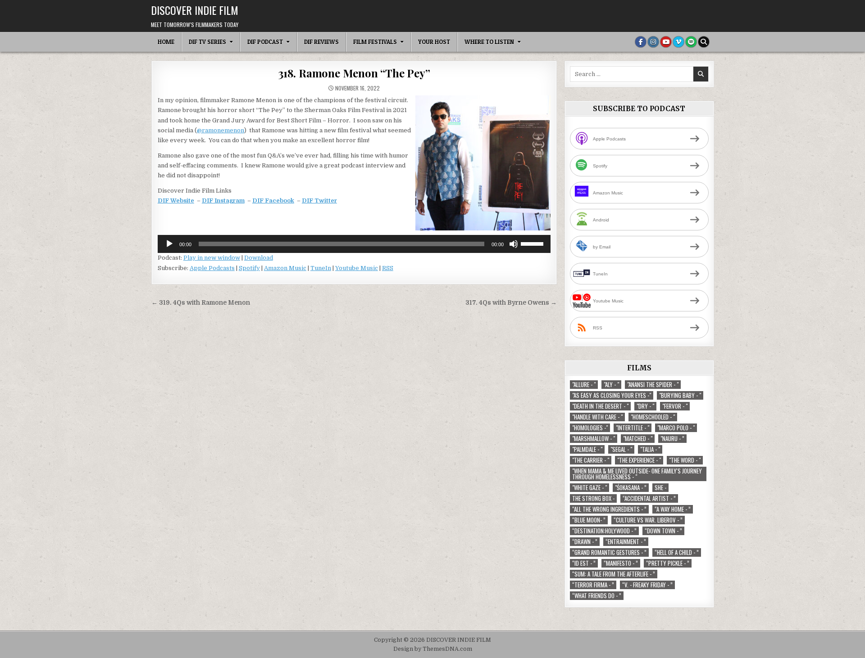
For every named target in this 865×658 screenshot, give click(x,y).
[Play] (169, 243)
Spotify (249, 268)
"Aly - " (611, 384)
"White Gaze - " (589, 487)
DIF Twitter (319, 200)
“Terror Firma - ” (593, 585)
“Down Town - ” (663, 531)
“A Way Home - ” (673, 509)
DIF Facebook (273, 200)
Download (258, 257)
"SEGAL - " (621, 449)
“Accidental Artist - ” (649, 498)
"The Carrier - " (590, 460)
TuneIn (320, 268)
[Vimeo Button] (678, 41)
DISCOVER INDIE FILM (194, 10)
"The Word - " (685, 460)
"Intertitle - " (632, 428)
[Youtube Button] (665, 41)
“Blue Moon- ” (589, 520)
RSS (387, 268)
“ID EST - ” (584, 563)
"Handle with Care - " (597, 417)
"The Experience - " (639, 460)
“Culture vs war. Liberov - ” (648, 520)
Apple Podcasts (212, 268)
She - (660, 487)
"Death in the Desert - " (600, 406)
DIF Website (176, 200)
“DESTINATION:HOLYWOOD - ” (604, 531)
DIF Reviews (321, 41)
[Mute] (513, 243)
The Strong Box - (593, 498)
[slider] (533, 243)
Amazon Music (285, 268)
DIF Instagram (223, 200)
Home (166, 41)
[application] (354, 244)
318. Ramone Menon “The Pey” (354, 73)
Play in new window (211, 257)
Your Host (434, 41)
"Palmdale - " (587, 449)
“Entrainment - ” (626, 541)
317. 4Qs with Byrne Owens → (511, 302)
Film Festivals (375, 41)
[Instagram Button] (653, 41)
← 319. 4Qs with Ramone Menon (200, 302)
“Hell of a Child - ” (677, 552)
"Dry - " (645, 406)
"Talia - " (650, 449)
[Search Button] (703, 41)
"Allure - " (584, 384)
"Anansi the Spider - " (652, 384)
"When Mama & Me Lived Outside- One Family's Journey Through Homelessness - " (637, 474)
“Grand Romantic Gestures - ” (609, 552)
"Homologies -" (590, 428)
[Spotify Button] (691, 41)
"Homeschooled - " (653, 417)
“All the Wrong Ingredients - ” (609, 509)
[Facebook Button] (640, 41)
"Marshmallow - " (593, 438)
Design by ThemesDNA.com (432, 649)
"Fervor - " (674, 406)
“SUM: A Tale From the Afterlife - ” (613, 574)
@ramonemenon (220, 130)
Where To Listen (489, 41)
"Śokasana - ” (630, 487)
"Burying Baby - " (680, 395)
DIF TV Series (207, 41)
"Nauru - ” (672, 438)
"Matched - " (637, 438)
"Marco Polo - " (676, 428)
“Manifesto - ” (621, 563)
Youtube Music (356, 268)
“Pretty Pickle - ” (667, 563)
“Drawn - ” (584, 541)
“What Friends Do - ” (596, 595)
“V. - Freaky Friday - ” (647, 585)
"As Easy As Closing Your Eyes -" (611, 395)
